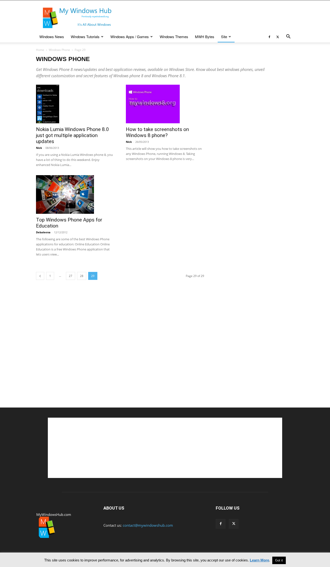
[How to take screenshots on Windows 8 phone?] (165, 104)
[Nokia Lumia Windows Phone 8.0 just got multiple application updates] (75, 104)
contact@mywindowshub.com (148, 525)
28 (81, 276)
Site (224, 36)
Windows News (51, 36)
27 (70, 276)
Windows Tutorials (85, 36)
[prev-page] (40, 276)
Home (40, 50)
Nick (39, 148)
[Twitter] (277, 36)
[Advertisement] (206, 18)
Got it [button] (279, 560)
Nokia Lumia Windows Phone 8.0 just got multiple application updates (72, 135)
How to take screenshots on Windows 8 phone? (157, 132)
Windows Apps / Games (129, 36)
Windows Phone (59, 50)
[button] (288, 37)
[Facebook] (269, 36)
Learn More (259, 560)
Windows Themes (174, 36)
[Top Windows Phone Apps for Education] (75, 194)
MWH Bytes (204, 36)
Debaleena (43, 232)
